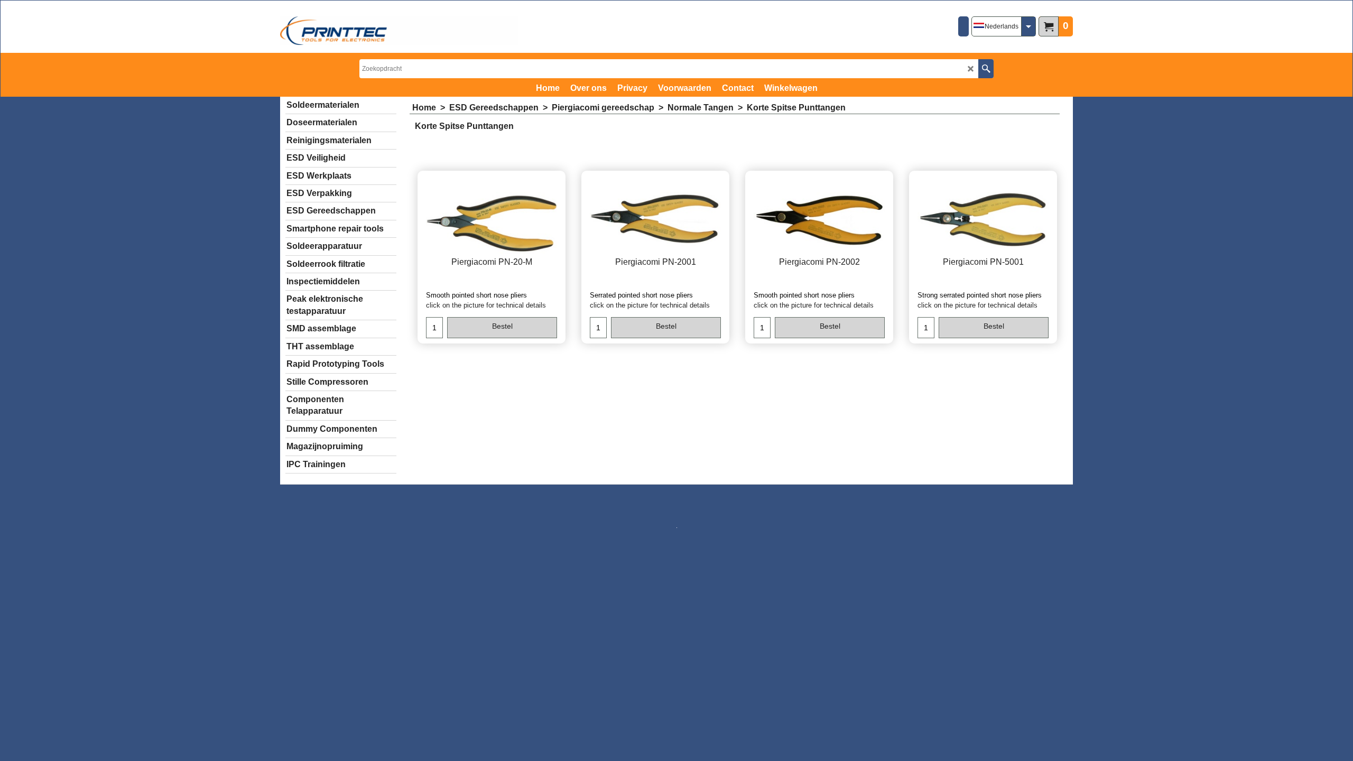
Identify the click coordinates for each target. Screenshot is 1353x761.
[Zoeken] (986, 68)
